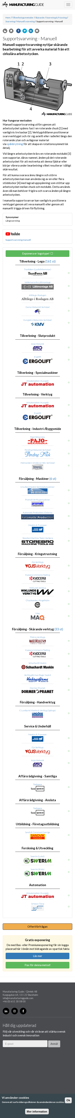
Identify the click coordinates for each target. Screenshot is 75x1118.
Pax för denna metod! (38, 965)
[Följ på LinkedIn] (6, 1011)
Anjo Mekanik (37, 343)
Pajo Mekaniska (37, 437)
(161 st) (50, 261)
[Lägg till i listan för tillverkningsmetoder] (5, 31)
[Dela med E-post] (37, 31)
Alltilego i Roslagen (37, 295)
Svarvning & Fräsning (56, 17)
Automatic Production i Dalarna (37, 512)
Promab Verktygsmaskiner (37, 499)
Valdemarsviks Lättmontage (38, 282)
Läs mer (37, 956)
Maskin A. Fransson (37, 525)
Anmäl (54, 1043)
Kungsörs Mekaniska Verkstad (37, 320)
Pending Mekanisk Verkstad (37, 450)
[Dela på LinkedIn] (31, 31)
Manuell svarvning (26, 21)
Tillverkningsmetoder (22, 17)
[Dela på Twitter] (24, 31)
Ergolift (37, 356)
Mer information (37, 1111)
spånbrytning (15, 144)
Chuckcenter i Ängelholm (38, 600)
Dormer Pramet (37, 688)
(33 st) (58, 629)
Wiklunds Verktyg (37, 587)
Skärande (39, 17)
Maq (37, 613)
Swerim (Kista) (37, 869)
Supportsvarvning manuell (18, 239)
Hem (7, 17)
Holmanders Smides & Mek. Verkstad (38, 462)
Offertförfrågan (37, 926)
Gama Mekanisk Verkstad (37, 307)
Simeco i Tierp (37, 903)
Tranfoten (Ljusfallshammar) (37, 269)
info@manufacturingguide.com (18, 998)
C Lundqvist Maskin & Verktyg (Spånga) (37, 710)
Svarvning (10, 21)
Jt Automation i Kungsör (37, 380)
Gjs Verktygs (38, 562)
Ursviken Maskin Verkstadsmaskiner (37, 486)
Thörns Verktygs (37, 637)
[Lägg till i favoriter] (11, 31)
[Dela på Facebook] (18, 31)
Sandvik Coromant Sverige (37, 832)
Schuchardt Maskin (37, 663)
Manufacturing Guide (22, 4)
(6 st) (52, 479)
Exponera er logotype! (36, 253)
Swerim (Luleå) (37, 856)
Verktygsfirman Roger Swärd (37, 675)
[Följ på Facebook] (23, 1011)
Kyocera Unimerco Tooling (37, 574)
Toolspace (37, 784)
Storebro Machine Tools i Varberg (37, 538)
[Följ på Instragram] (14, 1011)
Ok (68, 1100)
